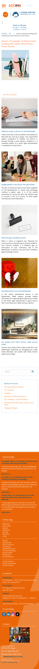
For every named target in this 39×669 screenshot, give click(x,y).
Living (4, 536)
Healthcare (6, 530)
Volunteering (6, 543)
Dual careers (6, 526)
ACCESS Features (8, 545)
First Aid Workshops (9, 551)
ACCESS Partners (8, 557)
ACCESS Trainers (8, 565)
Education (5, 534)
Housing (5, 532)
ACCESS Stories (7, 553)
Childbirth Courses (8, 549)
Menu (4, 7)
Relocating (6, 524)
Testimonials (6, 555)
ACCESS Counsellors (9, 563)
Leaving (5, 528)
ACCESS (5, 541)
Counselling (6, 547)
